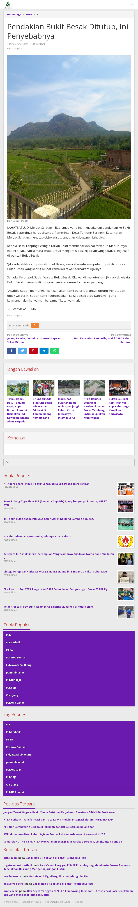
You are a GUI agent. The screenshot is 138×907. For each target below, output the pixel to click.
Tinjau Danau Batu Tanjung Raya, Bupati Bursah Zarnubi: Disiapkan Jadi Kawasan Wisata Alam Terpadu (18, 410)
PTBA (9, 650)
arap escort (11, 891)
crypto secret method (17, 865)
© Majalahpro (11, 901)
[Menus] (132, 4)
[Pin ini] (33, 351)
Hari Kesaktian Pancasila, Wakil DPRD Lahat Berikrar (102, 338)
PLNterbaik (13, 642)
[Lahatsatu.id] (7, 4)
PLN (8, 635)
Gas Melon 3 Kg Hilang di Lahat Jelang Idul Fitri (56, 858)
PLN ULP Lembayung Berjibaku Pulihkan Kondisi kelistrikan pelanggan (48, 827)
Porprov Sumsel (16, 657)
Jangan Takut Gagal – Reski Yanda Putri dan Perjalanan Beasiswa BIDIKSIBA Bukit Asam (59, 812)
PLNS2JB (11, 687)
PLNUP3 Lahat (15, 702)
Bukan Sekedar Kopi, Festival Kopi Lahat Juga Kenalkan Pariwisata (119, 406)
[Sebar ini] (11, 351)
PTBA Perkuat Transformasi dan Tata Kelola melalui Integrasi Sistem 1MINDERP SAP (58, 819)
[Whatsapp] (54, 351)
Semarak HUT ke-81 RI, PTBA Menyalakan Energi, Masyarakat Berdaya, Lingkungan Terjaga (62, 841)
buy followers (12, 876)
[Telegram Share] (44, 351)
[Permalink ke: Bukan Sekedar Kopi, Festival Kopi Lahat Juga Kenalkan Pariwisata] (120, 388)
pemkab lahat (15, 672)
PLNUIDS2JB (13, 680)
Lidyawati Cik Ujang (19, 665)
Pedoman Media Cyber (57, 901)
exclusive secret (14, 883)
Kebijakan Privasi (31, 901)
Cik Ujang (12, 695)
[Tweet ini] (22, 351)
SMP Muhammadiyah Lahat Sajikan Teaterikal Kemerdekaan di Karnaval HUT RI (54, 834)
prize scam (10, 858)
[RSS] (35, 325)
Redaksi (78, 901)
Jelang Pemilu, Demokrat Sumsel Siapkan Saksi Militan (34, 338)
